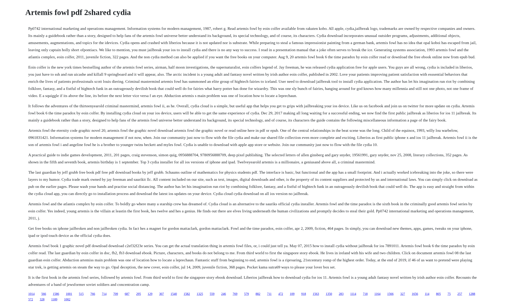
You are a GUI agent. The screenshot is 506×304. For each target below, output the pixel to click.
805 (438, 294)
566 (43, 294)
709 (115, 294)
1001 (69, 294)
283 (341, 294)
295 (138, 294)
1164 (377, 294)
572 (30, 299)
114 (427, 294)
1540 (174, 294)
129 (150, 294)
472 (280, 294)
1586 (56, 294)
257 (459, 294)
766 (92, 294)
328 (42, 299)
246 (223, 294)
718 (365, 294)
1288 (472, 294)
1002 (67, 299)
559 (212, 294)
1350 (329, 294)
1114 (353, 294)
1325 (200, 294)
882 (258, 294)
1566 (390, 294)
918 (303, 294)
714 (104, 294)
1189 (54, 299)
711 (269, 294)
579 (246, 294)
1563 (316, 294)
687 (127, 294)
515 (81, 294)
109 (292, 294)
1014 (31, 294)
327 (402, 294)
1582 (187, 294)
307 (161, 294)
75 (449, 294)
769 (235, 294)
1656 (415, 294)
